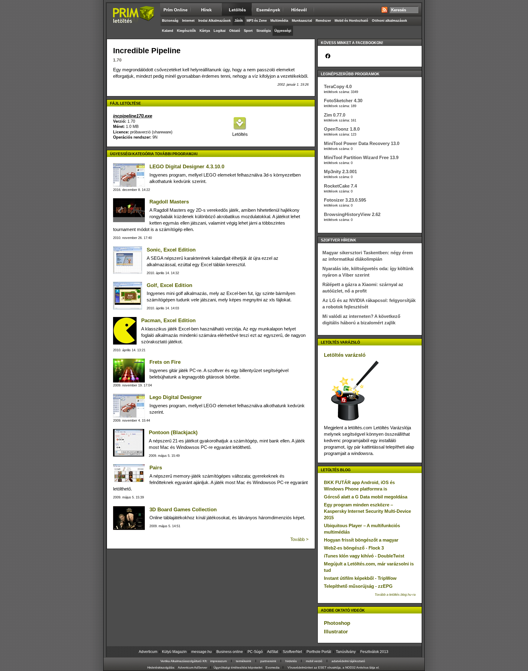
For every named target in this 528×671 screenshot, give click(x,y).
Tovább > (299, 539)
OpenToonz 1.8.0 (342, 129)
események (268, 9)
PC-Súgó (255, 652)
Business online (229, 652)
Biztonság (170, 20)
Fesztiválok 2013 (374, 652)
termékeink (243, 661)
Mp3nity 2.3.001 (340, 171)
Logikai (220, 30)
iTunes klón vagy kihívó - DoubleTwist (364, 555)
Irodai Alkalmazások (214, 20)
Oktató (234, 30)
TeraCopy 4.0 (338, 86)
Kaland (167, 30)
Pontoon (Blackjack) (173, 432)
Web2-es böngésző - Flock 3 (354, 547)
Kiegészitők (186, 30)
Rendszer (323, 20)
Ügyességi (282, 30)
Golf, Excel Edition (169, 285)
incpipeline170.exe (132, 115)
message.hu (201, 652)
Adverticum (148, 652)
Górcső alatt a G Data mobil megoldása (365, 496)
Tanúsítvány (346, 652)
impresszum (218, 661)
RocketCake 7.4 (340, 185)
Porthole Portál (318, 652)
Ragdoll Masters (169, 202)
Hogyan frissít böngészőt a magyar (361, 539)
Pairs (155, 468)
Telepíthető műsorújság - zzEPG (358, 586)
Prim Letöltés (133, 20)
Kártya (205, 30)
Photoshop (337, 623)
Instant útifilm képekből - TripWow (360, 578)
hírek (206, 9)
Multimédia (279, 20)
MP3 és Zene (257, 20)
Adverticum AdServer (192, 667)
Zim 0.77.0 (334, 114)
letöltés (237, 9)
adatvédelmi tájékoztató (348, 661)
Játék (238, 20)
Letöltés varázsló (344, 355)
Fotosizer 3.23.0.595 (345, 200)
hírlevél (299, 9)
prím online (175, 9)
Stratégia (263, 30)
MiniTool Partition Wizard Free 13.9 (361, 157)
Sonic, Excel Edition (171, 250)
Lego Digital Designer (175, 397)
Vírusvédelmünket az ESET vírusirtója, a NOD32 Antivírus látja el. (334, 667)
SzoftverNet (292, 652)
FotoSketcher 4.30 (343, 100)
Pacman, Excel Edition (168, 320)
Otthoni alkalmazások (389, 20)
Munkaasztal (302, 20)
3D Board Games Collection (183, 510)
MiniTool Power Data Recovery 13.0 (361, 143)
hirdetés (291, 661)
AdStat (272, 652)
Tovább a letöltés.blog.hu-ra (395, 594)
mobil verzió (314, 661)
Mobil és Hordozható (351, 20)
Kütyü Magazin (174, 652)
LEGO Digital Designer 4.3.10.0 (186, 167)
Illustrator (336, 632)
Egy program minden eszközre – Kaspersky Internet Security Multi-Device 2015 (367, 511)
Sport (248, 30)
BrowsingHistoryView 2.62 (352, 214)
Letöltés (239, 134)
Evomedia (273, 667)
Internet (188, 20)
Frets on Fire (165, 362)
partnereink (268, 661)
